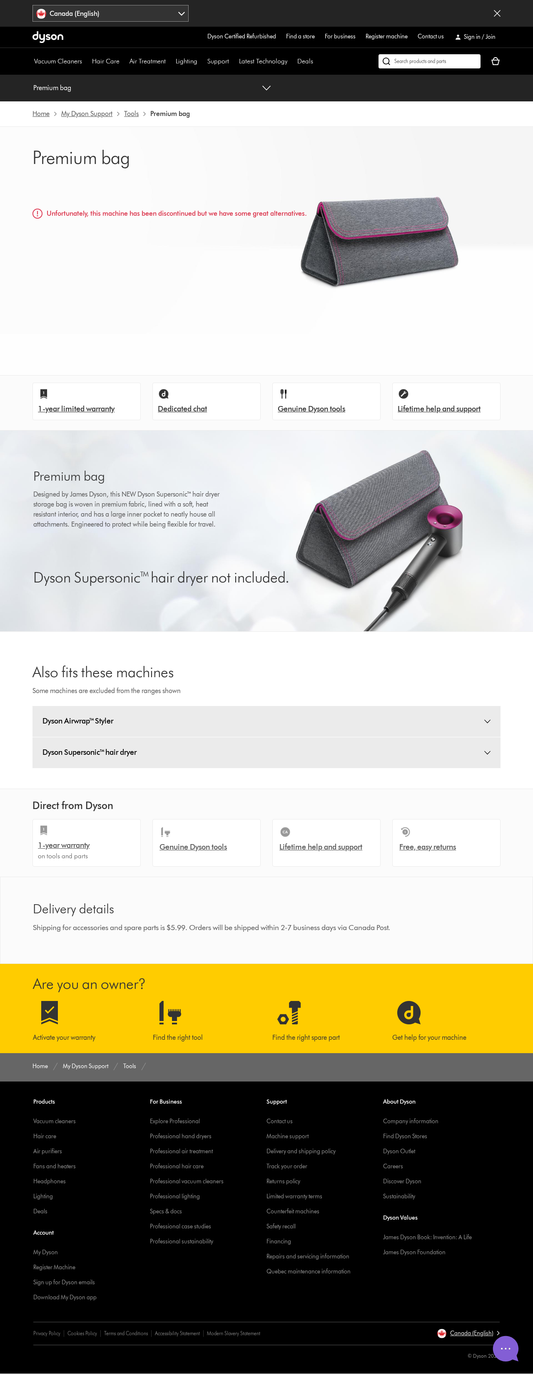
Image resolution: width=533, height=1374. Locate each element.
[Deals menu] (317, 61)
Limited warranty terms (294, 1196)
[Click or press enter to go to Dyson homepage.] (47, 37)
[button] (468, 1334)
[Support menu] (233, 61)
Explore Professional (175, 1121)
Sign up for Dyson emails (64, 1282)
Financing (278, 1241)
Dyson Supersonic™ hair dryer (89, 752)
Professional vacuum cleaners (187, 1181)
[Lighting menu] (201, 61)
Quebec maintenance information (308, 1271)
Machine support (287, 1136)
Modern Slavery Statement (233, 1333)
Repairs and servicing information (307, 1256)
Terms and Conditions (126, 1333)
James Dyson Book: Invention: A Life (427, 1237)
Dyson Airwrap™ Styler (77, 721)
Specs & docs (166, 1211)
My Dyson (45, 1252)
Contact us (431, 36)
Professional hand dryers (181, 1136)
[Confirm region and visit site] (497, 13)
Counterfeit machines (292, 1211)
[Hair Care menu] (124, 61)
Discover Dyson (402, 1181)
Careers (393, 1166)
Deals (305, 61)
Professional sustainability (181, 1241)
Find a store (300, 36)
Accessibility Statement (177, 1333)
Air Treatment (148, 61)
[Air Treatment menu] (170, 61)
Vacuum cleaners (54, 1121)
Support (218, 61)
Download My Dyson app (65, 1297)
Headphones (49, 1181)
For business (340, 36)
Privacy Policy (46, 1333)
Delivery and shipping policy (301, 1151)
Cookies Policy (82, 1333)
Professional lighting (175, 1196)
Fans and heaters (54, 1166)
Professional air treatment (181, 1151)
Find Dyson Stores (405, 1136)
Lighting (186, 61)
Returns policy (283, 1181)
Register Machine (54, 1267)
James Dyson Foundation (414, 1252)
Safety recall (281, 1226)
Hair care (44, 1136)
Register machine (387, 36)
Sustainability (399, 1196)
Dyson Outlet (399, 1151)
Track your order (286, 1166)
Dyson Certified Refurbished (241, 36)
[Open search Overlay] (430, 61)
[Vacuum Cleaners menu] (86, 61)
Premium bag (52, 88)
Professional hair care (177, 1166)
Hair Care (106, 61)
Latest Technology (263, 61)
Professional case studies (180, 1226)
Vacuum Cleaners (58, 61)
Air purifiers (47, 1151)
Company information (410, 1121)
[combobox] (110, 13)
